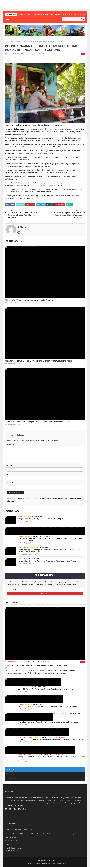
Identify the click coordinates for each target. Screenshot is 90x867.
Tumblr (51, 204)
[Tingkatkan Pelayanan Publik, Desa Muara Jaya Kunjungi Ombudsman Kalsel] (29, 717)
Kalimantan (29, 54)
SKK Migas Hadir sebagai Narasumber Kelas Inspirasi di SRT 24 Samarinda (47, 706)
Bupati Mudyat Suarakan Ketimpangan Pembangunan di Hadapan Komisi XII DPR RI (51, 739)
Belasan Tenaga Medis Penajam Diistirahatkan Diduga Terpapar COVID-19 (68, 214)
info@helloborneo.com (13, 848)
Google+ (31, 204)
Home (7, 41)
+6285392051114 (11, 840)
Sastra (49, 686)
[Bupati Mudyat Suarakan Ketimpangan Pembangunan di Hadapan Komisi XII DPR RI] (37, 732)
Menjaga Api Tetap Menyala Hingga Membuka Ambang (36, 14)
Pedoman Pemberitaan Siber (44, 863)
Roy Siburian (23, 554)
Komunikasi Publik (46, 662)
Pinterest (61, 204)
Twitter (21, 204)
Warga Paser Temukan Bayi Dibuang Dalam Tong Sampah (40, 519)
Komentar (11, 444)
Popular (10, 769)
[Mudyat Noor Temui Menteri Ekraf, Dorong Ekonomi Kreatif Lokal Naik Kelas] (45, 333)
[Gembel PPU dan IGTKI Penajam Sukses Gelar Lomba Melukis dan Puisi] (45, 394)
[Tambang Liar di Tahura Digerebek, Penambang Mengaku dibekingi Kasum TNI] (10, 562)
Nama (10, 465)
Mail (70, 204)
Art (19, 686)
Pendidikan (47, 536)
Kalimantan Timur (37, 54)
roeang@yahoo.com (12, 850)
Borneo (12, 41)
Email (9, 474)
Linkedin (41, 204)
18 (83, 54)
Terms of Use (61, 863)
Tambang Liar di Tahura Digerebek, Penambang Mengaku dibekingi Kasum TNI (48, 561)
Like (83, 662)
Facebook (10, 204)
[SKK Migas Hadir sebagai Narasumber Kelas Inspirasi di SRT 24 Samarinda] (34, 699)
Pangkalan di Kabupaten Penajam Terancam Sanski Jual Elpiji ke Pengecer (23, 214)
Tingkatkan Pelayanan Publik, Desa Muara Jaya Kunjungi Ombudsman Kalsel (48, 722)
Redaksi (30, 863)
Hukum (25, 547)
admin (9, 54)
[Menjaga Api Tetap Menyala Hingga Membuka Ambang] (45, 272)
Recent (10, 774)
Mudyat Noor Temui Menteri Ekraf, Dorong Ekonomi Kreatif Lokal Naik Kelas (38, 361)
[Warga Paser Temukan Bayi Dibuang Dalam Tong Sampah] (10, 520)
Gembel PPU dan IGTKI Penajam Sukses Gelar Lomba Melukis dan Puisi (37, 422)
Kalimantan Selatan (73, 713)
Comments (11, 778)
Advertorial (9, 662)
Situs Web (10, 483)
